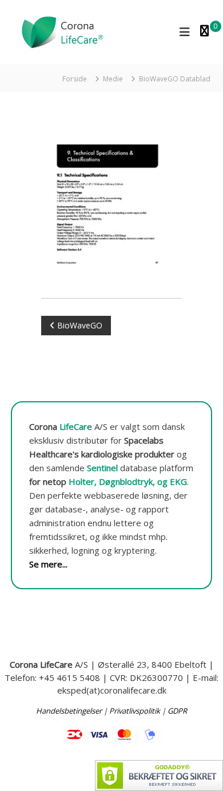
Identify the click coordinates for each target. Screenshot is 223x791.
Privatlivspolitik (134, 711)
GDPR (177, 711)
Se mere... (48, 564)
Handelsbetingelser (69, 711)
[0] (204, 31)
